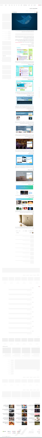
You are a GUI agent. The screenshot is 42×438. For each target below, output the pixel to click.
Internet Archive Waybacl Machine (18, 42)
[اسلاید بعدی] (1, 60)
